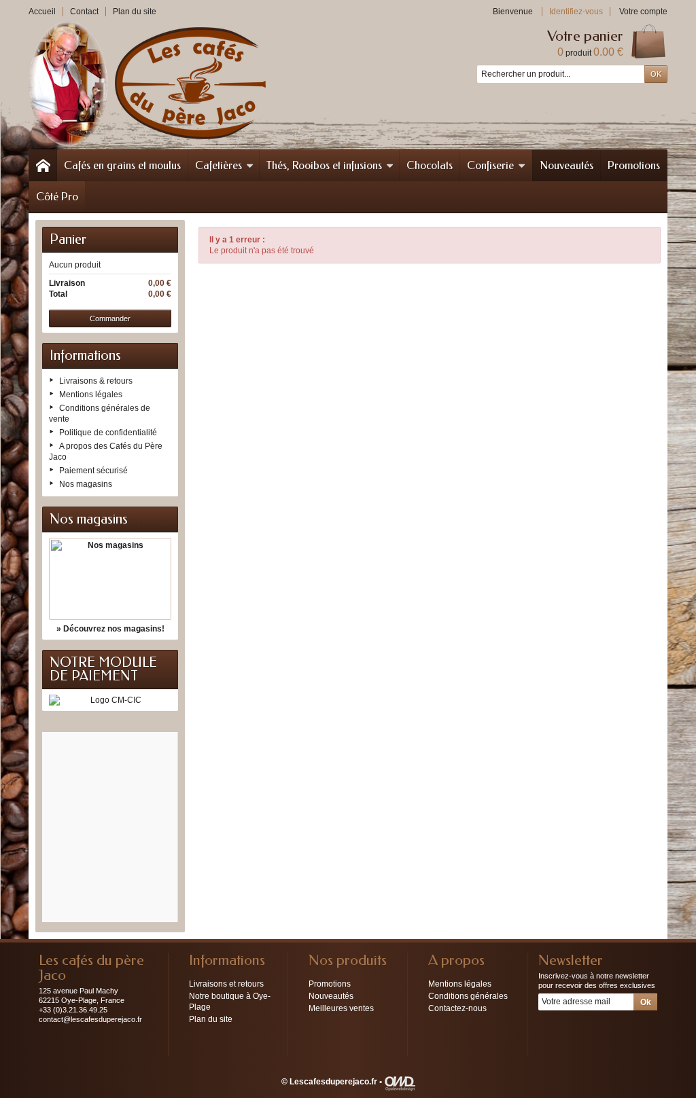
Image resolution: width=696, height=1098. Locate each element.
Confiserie (490, 165)
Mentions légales (90, 394)
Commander (110, 318)
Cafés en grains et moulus (122, 165)
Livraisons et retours (226, 984)
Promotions (634, 165)
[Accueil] (42, 165)
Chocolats (429, 165)
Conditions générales (468, 996)
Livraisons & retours (96, 381)
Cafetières (218, 165)
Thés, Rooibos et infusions (324, 165)
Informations (85, 355)
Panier (68, 239)
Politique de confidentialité (108, 432)
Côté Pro (57, 196)
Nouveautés (566, 165)
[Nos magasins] (110, 579)
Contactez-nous (457, 1008)
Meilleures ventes (341, 1008)
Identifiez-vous (576, 11)
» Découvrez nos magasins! (110, 629)
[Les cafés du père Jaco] (147, 83)
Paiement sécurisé (93, 470)
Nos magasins (85, 484)
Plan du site (210, 1019)
